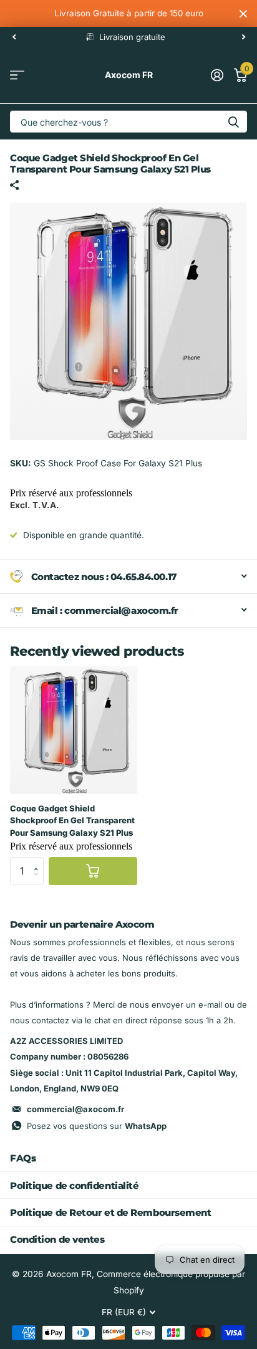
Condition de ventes (57, 1239)
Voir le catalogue (17, 75)
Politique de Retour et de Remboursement (110, 1212)
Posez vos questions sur (97, 1126)
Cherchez (233, 122)
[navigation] (13, 36)
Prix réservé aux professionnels (71, 493)
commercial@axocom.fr (75, 1109)
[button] (39, 861)
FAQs (23, 1158)
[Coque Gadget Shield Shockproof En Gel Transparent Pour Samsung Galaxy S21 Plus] (73, 730)
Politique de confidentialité (74, 1185)
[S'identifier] (216, 75)
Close (243, 13)
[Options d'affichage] (93, 871)
